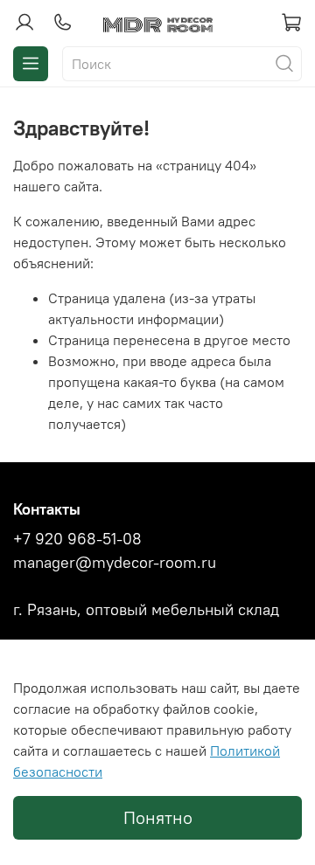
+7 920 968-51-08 (77, 539)
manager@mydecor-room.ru (114, 562)
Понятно (157, 817)
